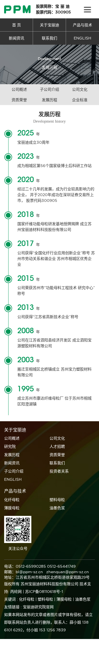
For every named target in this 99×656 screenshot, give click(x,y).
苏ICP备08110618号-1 (44, 591)
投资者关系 (59, 471)
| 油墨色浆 (81, 599)
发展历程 (49, 100)
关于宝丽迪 (49, 25)
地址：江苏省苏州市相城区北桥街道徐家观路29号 (47, 577)
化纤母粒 (12, 499)
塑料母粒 (57, 499)
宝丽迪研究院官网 (38, 607)
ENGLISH (82, 38)
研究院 (10, 446)
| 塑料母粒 (44, 599)
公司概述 (19, 89)
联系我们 (49, 38)
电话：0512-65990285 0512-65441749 (40, 566)
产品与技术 (82, 25)
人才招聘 (57, 446)
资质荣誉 (19, 100)
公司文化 (79, 89)
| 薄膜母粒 (63, 599)
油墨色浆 (57, 508)
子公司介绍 (49, 89)
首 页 (16, 25)
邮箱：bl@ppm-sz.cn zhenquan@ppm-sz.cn (46, 572)
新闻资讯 (16, 38)
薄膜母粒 (12, 508)
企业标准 (79, 100)
